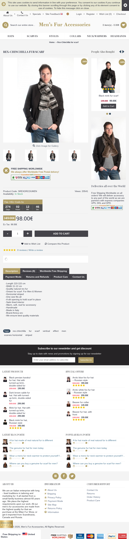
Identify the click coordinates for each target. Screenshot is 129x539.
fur (30, 331)
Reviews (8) (29, 271)
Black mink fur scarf (108, 95)
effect (56, 331)
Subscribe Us (86, 360)
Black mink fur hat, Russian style (18, 421)
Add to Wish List (32, 244)
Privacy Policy (54, 497)
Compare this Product (58, 244)
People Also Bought (103, 51)
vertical (46, 331)
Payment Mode (13, 277)
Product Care (61, 277)
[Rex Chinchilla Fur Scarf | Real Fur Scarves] (10, 154)
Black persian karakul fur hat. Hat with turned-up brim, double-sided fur (19, 381)
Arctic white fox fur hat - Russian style (84, 391)
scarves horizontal (13, 335)
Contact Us (78, 277)
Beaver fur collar (81, 402)
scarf (37, 331)
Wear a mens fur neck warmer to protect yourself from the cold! (35, 455)
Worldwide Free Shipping (53, 271)
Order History (93, 497)
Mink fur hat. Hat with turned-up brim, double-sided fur (19, 410)
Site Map (52, 504)
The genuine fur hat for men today (26, 448)
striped (28, 335)
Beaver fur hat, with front (82, 413)
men (64, 331)
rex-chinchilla (19, 331)
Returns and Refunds (37, 277)
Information (53, 512)
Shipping (51, 493)
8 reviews (22, 250)
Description (12, 271)
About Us (52, 490)
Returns (91, 493)
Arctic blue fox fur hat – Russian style (83, 378)
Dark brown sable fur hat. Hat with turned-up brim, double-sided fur (20, 396)
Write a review (36, 250)
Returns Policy (55, 508)
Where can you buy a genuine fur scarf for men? (33, 463)
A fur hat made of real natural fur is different (31, 440)
